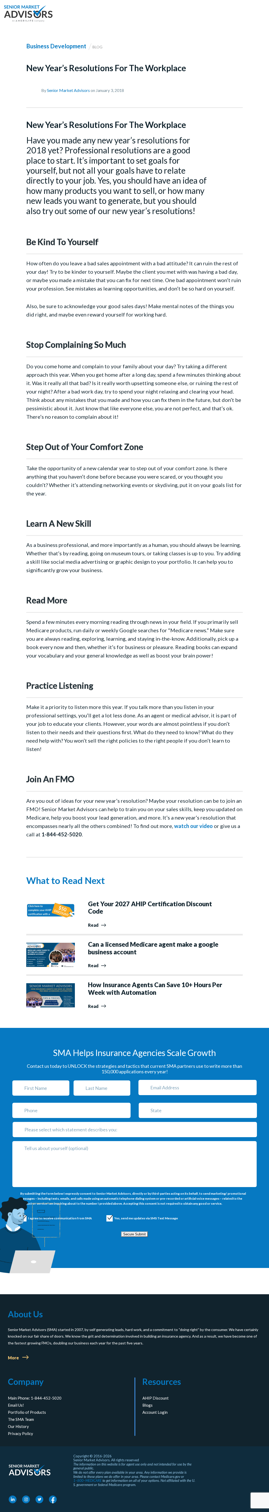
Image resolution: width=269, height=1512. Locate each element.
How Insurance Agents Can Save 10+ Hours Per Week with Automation (155, 988)
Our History (18, 1426)
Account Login (155, 1412)
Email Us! (16, 1405)
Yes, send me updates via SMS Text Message (140, 1218)
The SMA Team (21, 1419)
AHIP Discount (155, 1398)
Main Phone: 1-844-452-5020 (34, 1398)
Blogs (147, 1405)
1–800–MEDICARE (87, 1481)
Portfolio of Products (27, 1412)
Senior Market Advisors (68, 90)
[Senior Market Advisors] (28, 13)
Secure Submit (134, 1234)
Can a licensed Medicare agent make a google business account (153, 948)
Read (93, 925)
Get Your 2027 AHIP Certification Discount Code (150, 907)
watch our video (193, 826)
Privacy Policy (20, 1433)
